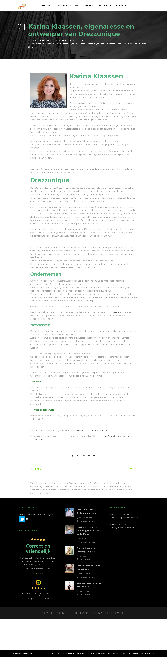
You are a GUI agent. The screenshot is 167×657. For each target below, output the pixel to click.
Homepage (46, 6)
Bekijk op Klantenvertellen (38, 599)
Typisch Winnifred (41, 41)
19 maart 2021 (84, 574)
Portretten (104, 6)
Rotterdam (122, 44)
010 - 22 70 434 (119, 524)
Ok (153, 653)
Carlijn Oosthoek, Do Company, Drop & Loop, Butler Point (88, 530)
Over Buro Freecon (67, 6)
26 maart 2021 (84, 556)
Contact (121, 6)
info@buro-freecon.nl (123, 528)
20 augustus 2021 (86, 518)
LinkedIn (115, 312)
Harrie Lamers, (100, 436)
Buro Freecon (78, 44)
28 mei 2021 (83, 539)
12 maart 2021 (84, 591)
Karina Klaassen (108, 44)
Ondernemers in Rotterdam (69, 41)
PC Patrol (119, 613)
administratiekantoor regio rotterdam (51, 44)
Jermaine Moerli (116, 436)
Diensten (88, 6)
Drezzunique (92, 44)
